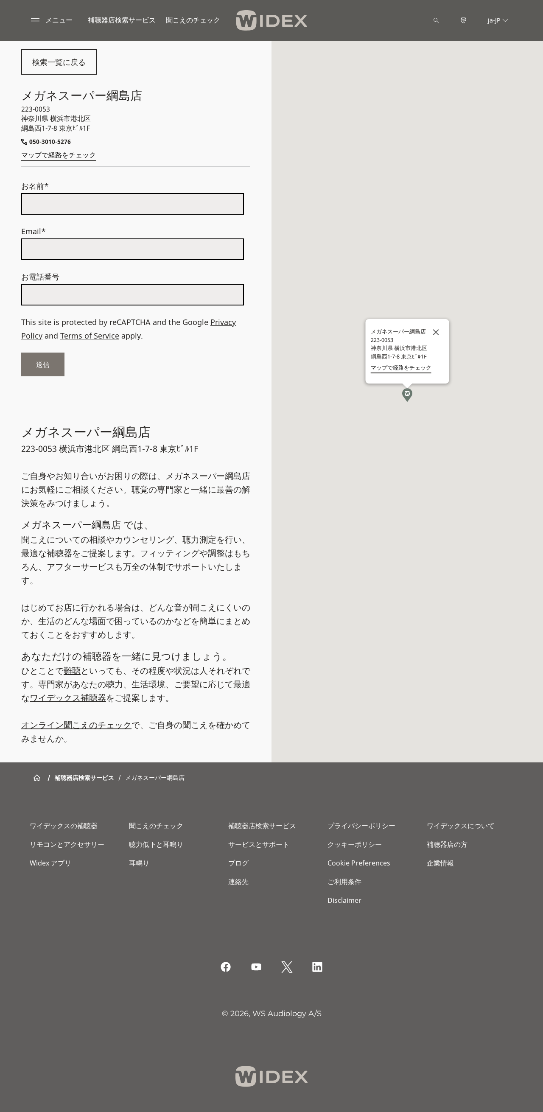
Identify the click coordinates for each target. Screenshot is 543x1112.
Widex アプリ (50, 863)
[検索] (436, 20)
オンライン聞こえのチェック (76, 725)
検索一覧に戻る (59, 62)
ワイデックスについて (461, 825)
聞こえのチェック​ (193, 20)
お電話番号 (40, 277)
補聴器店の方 (447, 844)
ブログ (238, 863)
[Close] (436, 332)
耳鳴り (139, 863)
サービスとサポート (258, 844)
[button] (407, 395)
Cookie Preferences (358, 863)
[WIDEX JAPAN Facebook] (225, 967)
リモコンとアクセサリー (67, 844)
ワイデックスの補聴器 (64, 825)
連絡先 (238, 881)
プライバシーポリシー (361, 825)
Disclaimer (344, 900)
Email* (33, 231)
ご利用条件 (344, 881)
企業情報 (440, 863)
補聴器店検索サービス (122, 20)
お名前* (35, 186)
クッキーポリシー (354, 844)
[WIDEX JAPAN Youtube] (256, 967)
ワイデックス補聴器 (68, 697)
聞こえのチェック (156, 825)
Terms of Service (89, 336)
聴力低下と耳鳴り (156, 844)
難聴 (72, 670)
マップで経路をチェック (58, 155)
